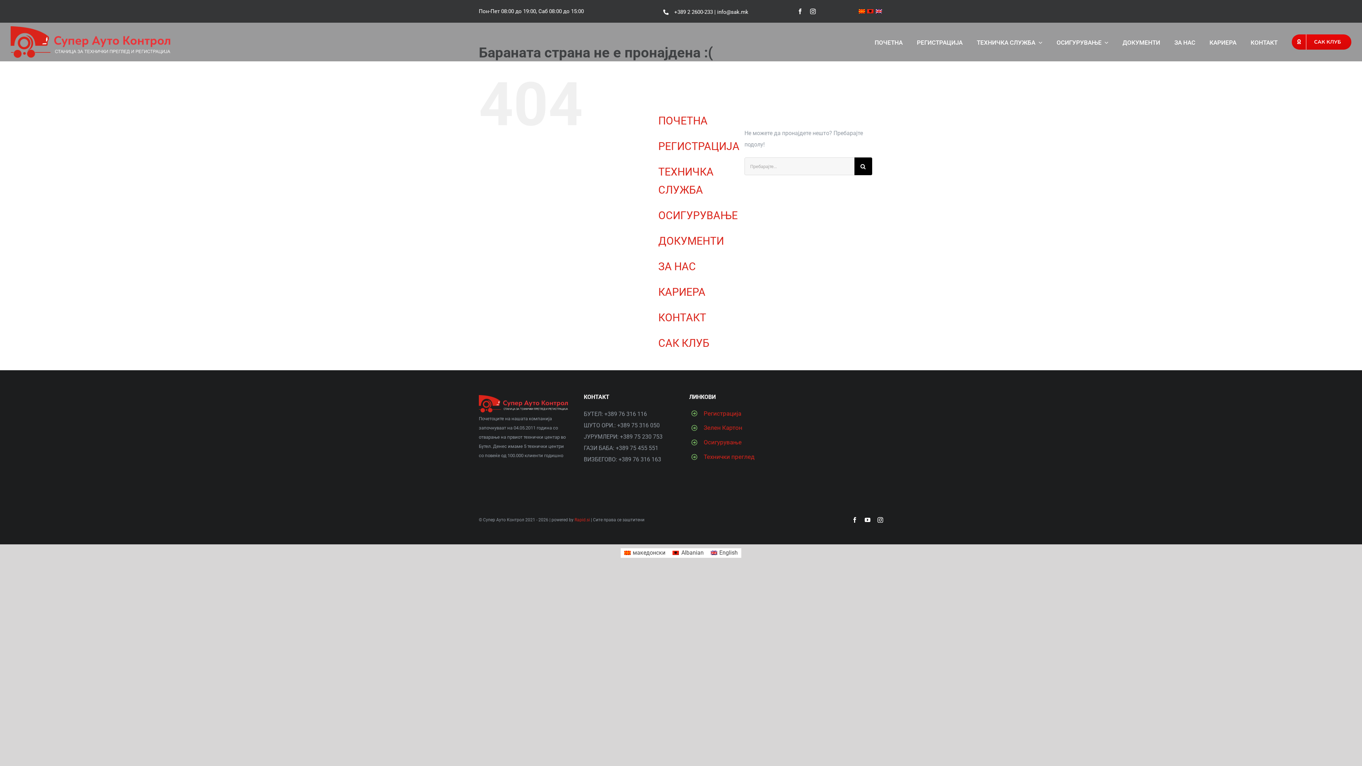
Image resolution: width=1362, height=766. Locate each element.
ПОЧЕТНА (683, 121)
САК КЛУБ (683, 343)
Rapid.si (582, 519)
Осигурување (723, 442)
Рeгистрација (722, 413)
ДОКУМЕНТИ (691, 241)
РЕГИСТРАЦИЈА (699, 146)
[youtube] (867, 520)
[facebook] (800, 11)
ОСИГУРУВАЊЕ (698, 215)
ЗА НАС (677, 266)
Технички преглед (729, 456)
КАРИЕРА (681, 292)
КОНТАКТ (682, 317)
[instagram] (813, 11)
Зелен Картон (723, 427)
